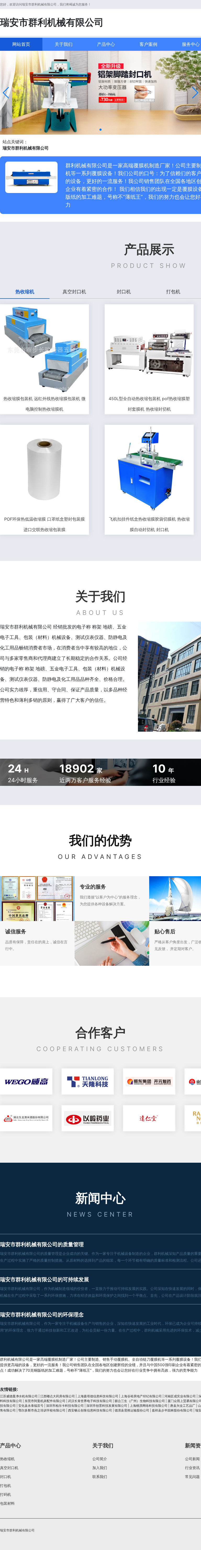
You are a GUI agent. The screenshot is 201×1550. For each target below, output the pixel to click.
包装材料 (7, 1503)
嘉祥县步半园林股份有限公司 (172, 1410)
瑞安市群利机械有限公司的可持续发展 (44, 1279)
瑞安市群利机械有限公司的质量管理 (42, 1244)
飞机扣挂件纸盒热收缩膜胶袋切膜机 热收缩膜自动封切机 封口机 (149, 524)
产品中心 (106, 44)
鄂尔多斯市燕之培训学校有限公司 (41, 1410)
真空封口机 (9, 1467)
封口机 (5, 1476)
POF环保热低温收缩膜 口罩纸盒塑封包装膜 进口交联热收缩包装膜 (44, 524)
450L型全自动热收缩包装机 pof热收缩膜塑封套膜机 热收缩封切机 (149, 404)
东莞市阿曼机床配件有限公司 (45, 1401)
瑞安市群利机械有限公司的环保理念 (42, 1314)
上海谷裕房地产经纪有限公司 (141, 1396)
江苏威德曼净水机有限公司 (19, 1396)
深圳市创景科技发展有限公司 (106, 1406)
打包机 (5, 1485)
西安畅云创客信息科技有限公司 (90, 1410)
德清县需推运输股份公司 (132, 1410)
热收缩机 (7, 1459)
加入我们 (99, 1467)
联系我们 (99, 1476)
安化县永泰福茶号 (30, 1406)
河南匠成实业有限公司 (180, 1396)
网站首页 (21, 44)
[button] (6, 92)
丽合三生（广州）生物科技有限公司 (140, 1401)
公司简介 (99, 1459)
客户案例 (148, 44)
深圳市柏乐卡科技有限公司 (65, 1406)
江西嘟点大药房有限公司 (57, 1396)
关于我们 (63, 44)
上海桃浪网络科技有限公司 (149, 1406)
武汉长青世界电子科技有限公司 (90, 1401)
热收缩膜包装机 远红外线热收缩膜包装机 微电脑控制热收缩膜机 (44, 404)
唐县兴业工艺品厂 (182, 1406)
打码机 (5, 1494)
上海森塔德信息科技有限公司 (97, 1396)
